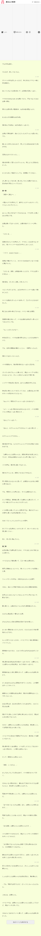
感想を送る (18, 32)
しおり (5, 32)
